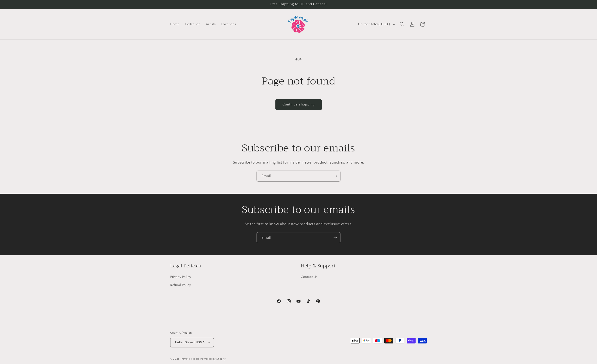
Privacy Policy (180, 277)
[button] (402, 24)
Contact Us (309, 277)
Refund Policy (180, 285)
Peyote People (190, 358)
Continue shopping (298, 104)
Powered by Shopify (213, 358)
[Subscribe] (335, 176)
